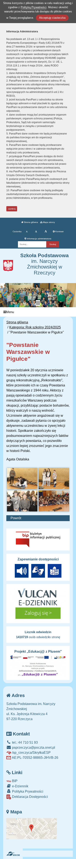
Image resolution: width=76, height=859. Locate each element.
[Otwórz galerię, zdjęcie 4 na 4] (54, 501)
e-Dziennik (19, 786)
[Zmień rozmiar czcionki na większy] (36, 231)
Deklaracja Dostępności (29, 796)
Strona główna (30, 222)
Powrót (16, 518)
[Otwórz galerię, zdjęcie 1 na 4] (22, 478)
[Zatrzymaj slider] (38, 303)
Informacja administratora (38, 238)
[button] (5, 295)
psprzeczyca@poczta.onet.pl (33, 747)
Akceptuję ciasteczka (52, 17)
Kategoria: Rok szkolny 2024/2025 (35, 327)
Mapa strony (48, 222)
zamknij (11, 209)
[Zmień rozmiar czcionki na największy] (46, 231)
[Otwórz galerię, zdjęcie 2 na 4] (54, 478)
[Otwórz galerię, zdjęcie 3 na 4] (22, 501)
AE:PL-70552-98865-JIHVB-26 (34, 757)
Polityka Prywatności (27, 791)
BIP (14, 781)
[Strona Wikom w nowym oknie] (13, 854)
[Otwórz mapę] (31, 828)
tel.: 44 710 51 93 (24, 742)
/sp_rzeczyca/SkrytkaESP (31, 752)
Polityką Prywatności (33, 7)
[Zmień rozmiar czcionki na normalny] (26, 231)
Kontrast (59, 231)
